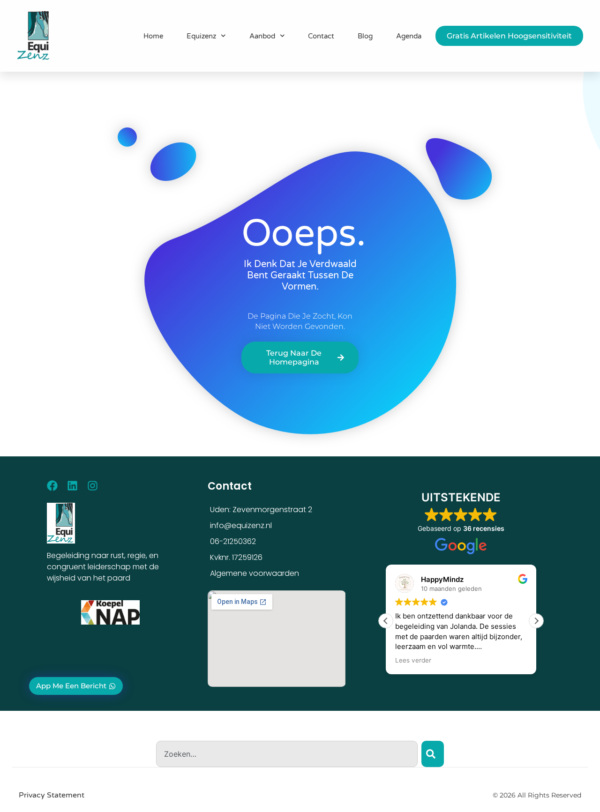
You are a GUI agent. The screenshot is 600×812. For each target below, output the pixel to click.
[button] (536, 621)
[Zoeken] (432, 754)
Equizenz (201, 36)
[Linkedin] (72, 485)
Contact (321, 36)
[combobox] (287, 754)
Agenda (408, 36)
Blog (365, 36)
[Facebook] (52, 485)
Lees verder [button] (413, 660)
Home (153, 36)
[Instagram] (92, 485)
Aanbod (262, 36)
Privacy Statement (51, 795)
